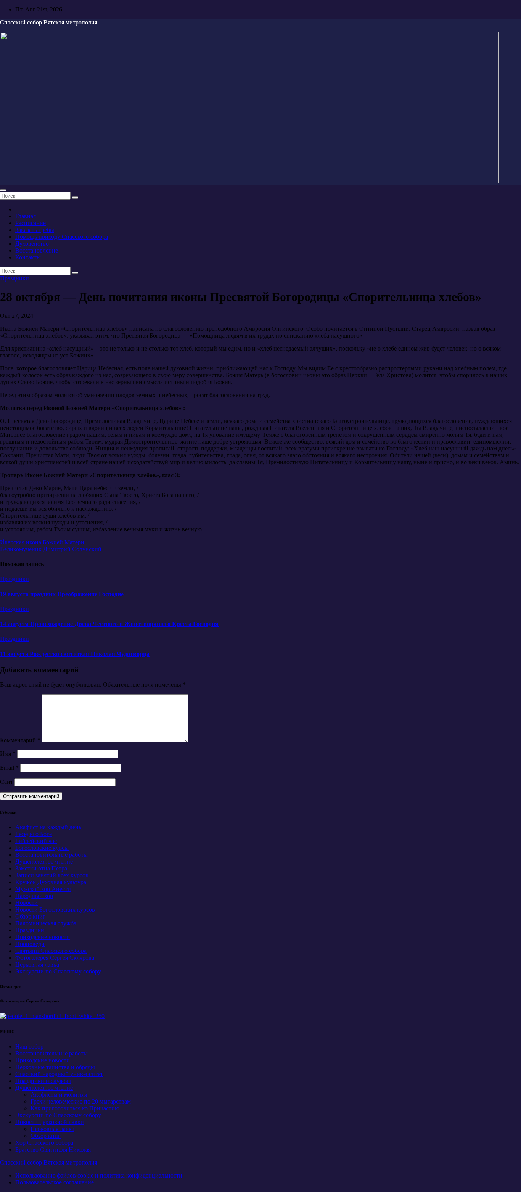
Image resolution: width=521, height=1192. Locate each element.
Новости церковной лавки (49, 1122)
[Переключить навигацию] (3, 190)
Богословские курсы (42, 848)
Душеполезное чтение (44, 861)
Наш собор (29, 1046)
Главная (25, 216)
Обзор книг (30, 916)
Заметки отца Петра (41, 868)
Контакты (28, 257)
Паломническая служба (45, 923)
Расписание (30, 223)
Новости (26, 902)
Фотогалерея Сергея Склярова (54, 957)
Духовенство (32, 243)
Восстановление (36, 250)
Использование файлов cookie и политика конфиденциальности (98, 1175)
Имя (8, 753)
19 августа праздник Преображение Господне (62, 594)
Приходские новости (42, 937)
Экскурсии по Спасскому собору (58, 971)
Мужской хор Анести (43, 889)
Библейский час (36, 841)
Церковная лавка (37, 964)
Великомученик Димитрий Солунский (51, 549)
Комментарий (20, 740)
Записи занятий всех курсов (51, 875)
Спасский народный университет (59, 1074)
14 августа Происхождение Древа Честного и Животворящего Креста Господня (109, 624)
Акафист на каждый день (48, 827)
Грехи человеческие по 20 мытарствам (81, 1101)
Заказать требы (34, 230)
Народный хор (34, 896)
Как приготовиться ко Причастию (75, 1108)
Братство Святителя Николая (53, 1149)
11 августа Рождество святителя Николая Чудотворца (75, 654)
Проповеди (30, 944)
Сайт (6, 782)
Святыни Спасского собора (51, 950)
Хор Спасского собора (44, 1142)
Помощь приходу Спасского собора (61, 236)
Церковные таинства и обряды (55, 1067)
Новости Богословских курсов (55, 909)
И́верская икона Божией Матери (42, 542)
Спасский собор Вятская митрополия (48, 22)
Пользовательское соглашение (54, 1182)
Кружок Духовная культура (50, 882)
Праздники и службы (43, 1081)
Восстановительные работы (51, 854)
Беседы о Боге (33, 834)
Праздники (14, 278)
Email (9, 767)
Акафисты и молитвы (59, 1094)
